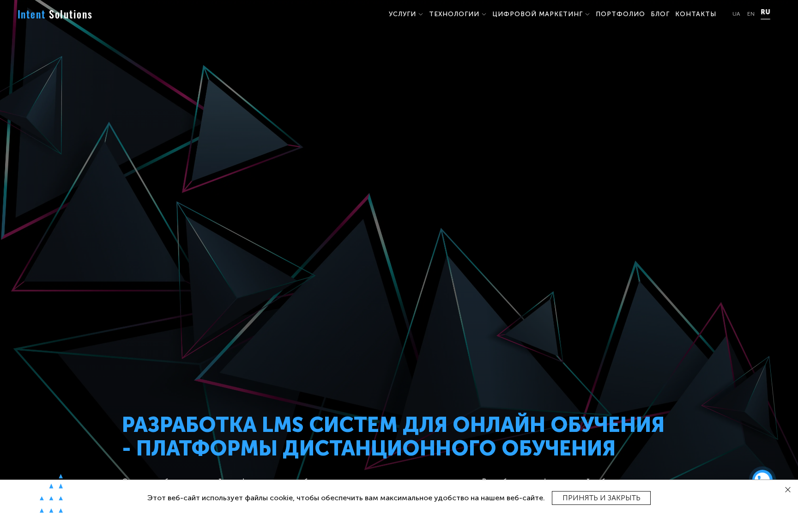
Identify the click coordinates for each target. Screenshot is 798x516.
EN (751, 14)
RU (765, 12)
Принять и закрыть (601, 497)
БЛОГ (660, 14)
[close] (788, 490)
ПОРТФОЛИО (620, 14)
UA (736, 14)
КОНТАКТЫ (695, 14)
